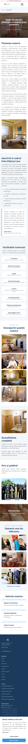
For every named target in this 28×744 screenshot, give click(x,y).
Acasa (3, 10)
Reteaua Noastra (5, 671)
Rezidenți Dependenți (7, 691)
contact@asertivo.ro (6, 651)
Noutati (3, 669)
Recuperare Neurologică (7, 696)
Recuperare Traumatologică (8, 699)
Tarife (3, 674)
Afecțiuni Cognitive (6, 694)
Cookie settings (14, 736)
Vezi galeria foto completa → (14, 586)
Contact (3, 679)
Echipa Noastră (5, 666)
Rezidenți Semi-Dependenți (8, 688)
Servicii (3, 661)
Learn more (5, 732)
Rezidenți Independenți (7, 686)
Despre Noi (4, 663)
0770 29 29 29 (5, 647)
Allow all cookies (14, 740)
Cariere (3, 677)
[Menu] (22, 4)
